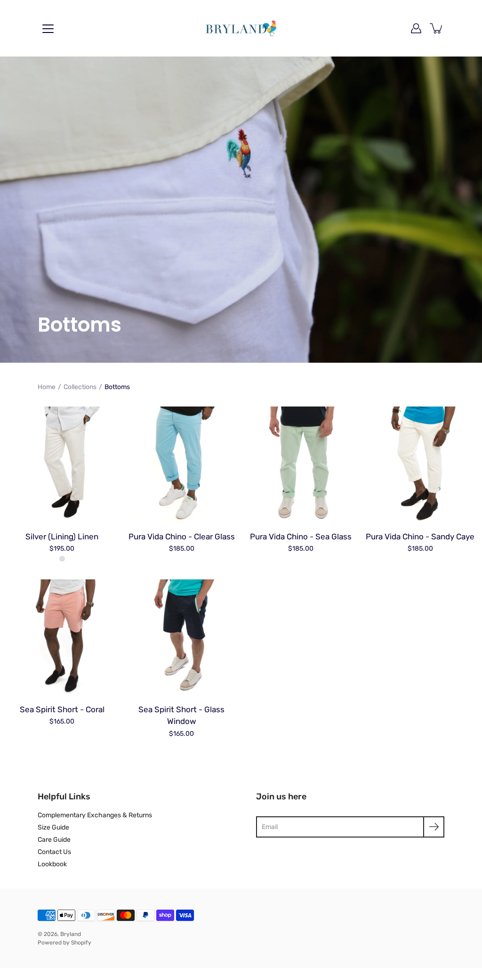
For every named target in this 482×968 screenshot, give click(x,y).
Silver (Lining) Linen (61, 536)
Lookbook (52, 864)
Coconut (62, 558)
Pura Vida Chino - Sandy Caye (420, 536)
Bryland (70, 934)
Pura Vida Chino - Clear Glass (181, 536)
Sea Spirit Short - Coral (62, 709)
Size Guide (53, 827)
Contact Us (54, 852)
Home (47, 387)
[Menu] (48, 29)
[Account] (416, 28)
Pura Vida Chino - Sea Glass (301, 536)
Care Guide (54, 840)
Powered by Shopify (64, 942)
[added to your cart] (436, 28)
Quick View (61, 463)
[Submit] (433, 827)
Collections (80, 387)
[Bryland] (241, 28)
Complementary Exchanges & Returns (95, 815)
